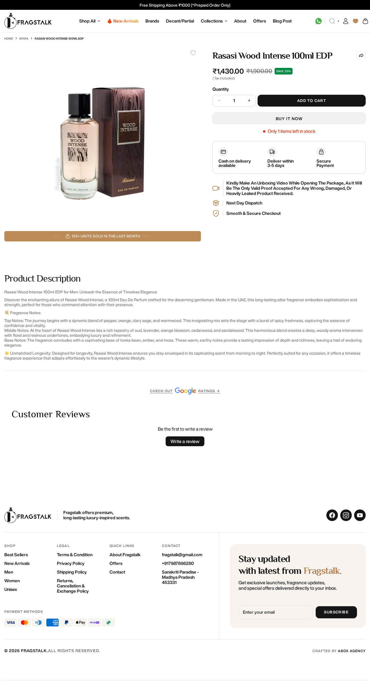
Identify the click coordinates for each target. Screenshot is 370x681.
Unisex (10, 589)
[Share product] (361, 55)
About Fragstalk (125, 554)
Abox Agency (352, 651)
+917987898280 (178, 563)
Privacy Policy (70, 563)
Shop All (87, 21)
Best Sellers (16, 554)
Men (8, 572)
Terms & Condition (74, 554)
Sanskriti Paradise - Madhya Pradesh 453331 (180, 577)
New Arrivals (16, 563)
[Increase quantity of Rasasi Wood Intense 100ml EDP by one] (249, 100)
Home (8, 38)
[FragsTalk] (28, 21)
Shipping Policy (72, 572)
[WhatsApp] (318, 21)
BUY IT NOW (289, 119)
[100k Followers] (346, 515)
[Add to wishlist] (193, 53)
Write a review (185, 441)
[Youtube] (360, 515)
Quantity (220, 89)
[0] (365, 21)
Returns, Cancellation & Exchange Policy (73, 585)
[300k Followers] (332, 515)
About (240, 21)
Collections (212, 21)
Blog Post (282, 21)
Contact (117, 572)
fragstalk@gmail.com (182, 554)
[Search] (332, 21)
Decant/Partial (180, 21)
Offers (259, 21)
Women (12, 580)
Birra (23, 38)
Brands (152, 21)
